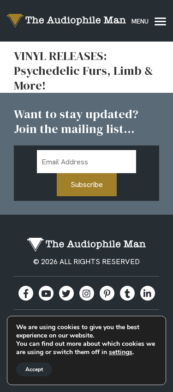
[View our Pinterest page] (107, 293)
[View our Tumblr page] (127, 293)
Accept (34, 369)
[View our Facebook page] (25, 293)
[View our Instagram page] (86, 293)
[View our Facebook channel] (46, 293)
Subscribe (87, 184)
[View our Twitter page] (66, 293)
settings (120, 352)
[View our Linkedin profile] (147, 293)
